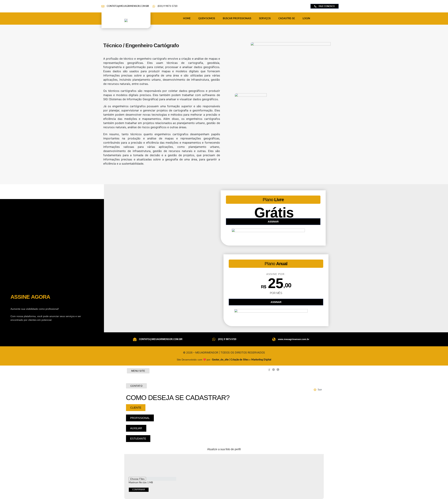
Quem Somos (206, 18)
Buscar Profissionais (237, 18)
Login (306, 18)
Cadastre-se (286, 18)
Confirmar (138, 489)
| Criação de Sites (238, 360)
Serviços (265, 18)
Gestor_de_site (220, 360)
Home (187, 18)
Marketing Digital (261, 360)
